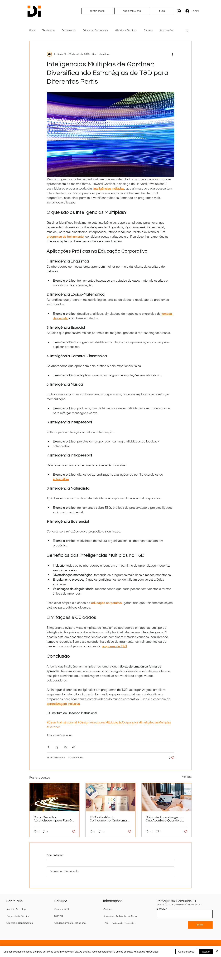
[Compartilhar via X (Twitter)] (56, 747)
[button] (187, 30)
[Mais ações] (172, 54)
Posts (32, 30)
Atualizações (167, 30)
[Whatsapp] (178, 11)
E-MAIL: (161, 909)
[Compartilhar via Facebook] (48, 747)
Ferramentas (69, 30)
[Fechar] (217, 951)
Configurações (186, 951)
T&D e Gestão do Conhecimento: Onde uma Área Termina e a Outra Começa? (108, 819)
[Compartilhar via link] (73, 747)
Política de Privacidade (146, 951)
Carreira (148, 30)
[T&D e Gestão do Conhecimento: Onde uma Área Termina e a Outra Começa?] (111, 797)
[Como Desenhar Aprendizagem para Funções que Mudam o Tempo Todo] (54, 797)
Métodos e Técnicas (126, 30)
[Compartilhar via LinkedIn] (65, 747)
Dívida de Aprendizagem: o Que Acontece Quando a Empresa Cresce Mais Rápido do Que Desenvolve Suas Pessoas (165, 819)
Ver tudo (187, 776)
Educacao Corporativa (95, 30)
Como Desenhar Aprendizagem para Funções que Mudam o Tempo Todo (54, 819)
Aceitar (206, 951)
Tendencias (48, 30)
